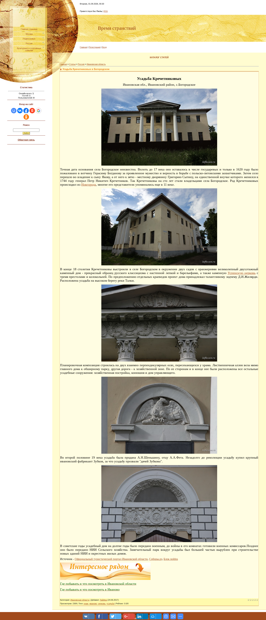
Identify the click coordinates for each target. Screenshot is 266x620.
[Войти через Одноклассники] (26, 117)
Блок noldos (171, 559)
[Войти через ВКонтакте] (20, 110)
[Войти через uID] (13, 110)
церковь (101, 603)
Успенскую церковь (242, 273)
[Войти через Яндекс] (32, 110)
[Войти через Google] (38, 111)
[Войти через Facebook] (26, 110)
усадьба (110, 603)
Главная (83, 47)
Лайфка (103, 600)
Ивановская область (96, 64)
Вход (104, 47)
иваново (93, 603)
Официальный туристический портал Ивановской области (111, 559)
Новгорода (88, 184)
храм (86, 603)
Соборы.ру (155, 559)
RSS (106, 11)
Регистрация (94, 47)
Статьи (72, 64)
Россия (81, 64)
